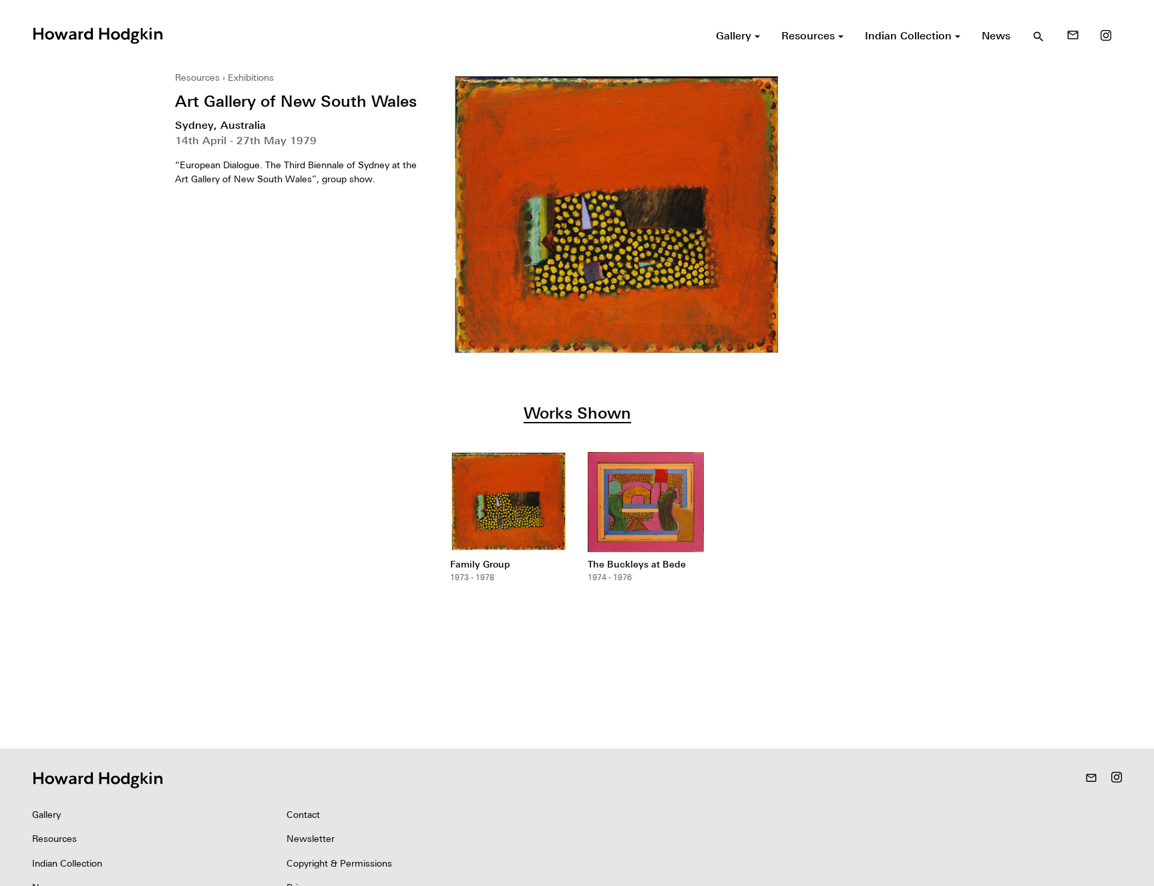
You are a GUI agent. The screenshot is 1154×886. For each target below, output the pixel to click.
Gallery (46, 814)
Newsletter (310, 838)
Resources (197, 77)
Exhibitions (251, 77)
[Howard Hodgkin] (97, 34)
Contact (303, 814)
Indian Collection (67, 863)
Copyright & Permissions (339, 863)
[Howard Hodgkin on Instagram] (1106, 35)
